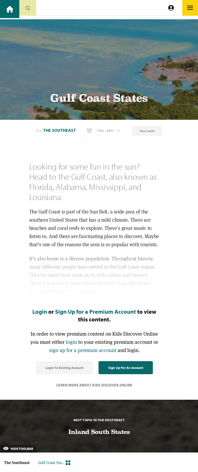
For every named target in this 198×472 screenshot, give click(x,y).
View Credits (147, 131)
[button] (104, 130)
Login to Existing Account (64, 368)
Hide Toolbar (21, 448)
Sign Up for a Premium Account (95, 311)
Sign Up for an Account (125, 368)
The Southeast (59, 130)
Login (39, 311)
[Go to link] (9, 9)
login (71, 342)
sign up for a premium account (82, 350)
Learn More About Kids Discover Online (94, 385)
